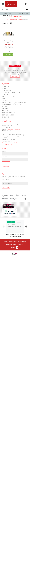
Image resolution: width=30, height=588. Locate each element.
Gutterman (20, 19)
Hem (8, 19)
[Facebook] (17, 247)
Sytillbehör (12, 19)
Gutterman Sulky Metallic (8, 41)
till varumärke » (15, 76)
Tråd (16, 19)
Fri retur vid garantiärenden (7, 14)
